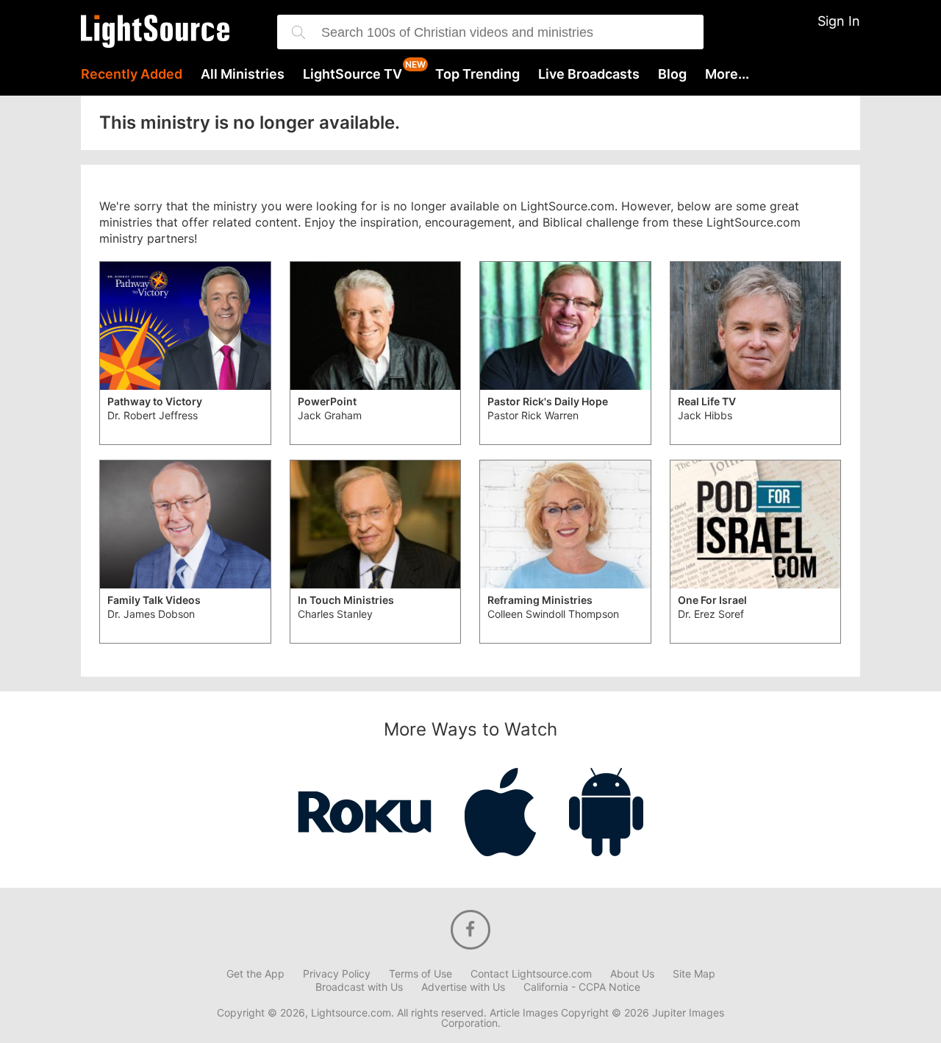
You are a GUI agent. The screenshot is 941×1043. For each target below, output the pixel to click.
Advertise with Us (463, 987)
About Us (632, 974)
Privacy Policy (337, 974)
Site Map (694, 974)
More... (727, 74)
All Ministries (243, 74)
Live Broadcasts (589, 74)
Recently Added (131, 74)
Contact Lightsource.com (531, 974)
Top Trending (477, 74)
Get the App (255, 974)
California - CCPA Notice (581, 987)
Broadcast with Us (359, 987)
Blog (672, 74)
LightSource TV (352, 74)
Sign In (838, 21)
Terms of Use (420, 974)
